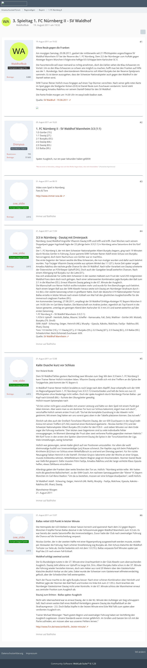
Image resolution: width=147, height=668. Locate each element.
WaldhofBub (22, 25)
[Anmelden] (136, 3)
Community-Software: (73, 663)
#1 (141, 41)
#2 (141, 122)
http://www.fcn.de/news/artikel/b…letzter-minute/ (61, 626)
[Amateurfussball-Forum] (14, 3)
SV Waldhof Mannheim (55, 336)
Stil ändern (140, 651)
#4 (141, 231)
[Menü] (143, 3)
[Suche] (129, 3)
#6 (141, 515)
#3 (141, 181)
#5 (141, 358)
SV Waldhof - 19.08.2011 (56, 99)
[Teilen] (143, 32)
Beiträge (10, 77)
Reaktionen (11, 154)
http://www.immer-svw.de (49, 195)
